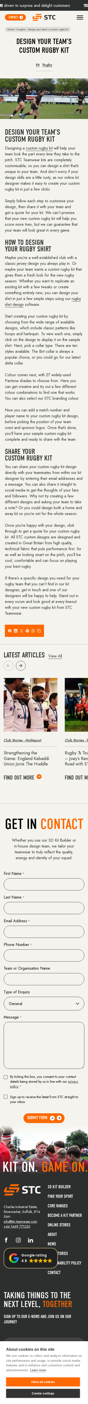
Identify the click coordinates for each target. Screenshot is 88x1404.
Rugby (47, 64)
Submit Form (37, 1117)
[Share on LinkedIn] (16, 631)
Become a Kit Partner (65, 1215)
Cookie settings (43, 1393)
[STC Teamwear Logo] (44, 17)
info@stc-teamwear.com (20, 1221)
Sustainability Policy (64, 1263)
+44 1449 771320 (17, 1226)
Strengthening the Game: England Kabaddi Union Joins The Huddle (26, 758)
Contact (54, 1272)
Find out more (19, 777)
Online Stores (59, 1225)
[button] (21, 666)
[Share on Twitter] (21, 631)
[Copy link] (39, 631)
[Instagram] (18, 1241)
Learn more (38, 1370)
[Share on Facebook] (10, 631)
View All (55, 656)
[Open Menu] (80, 17)
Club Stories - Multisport (22, 740)
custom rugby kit (39, 148)
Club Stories (58, 1253)
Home (10, 29)
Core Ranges (58, 1206)
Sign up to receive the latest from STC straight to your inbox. (44, 1099)
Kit (38, 64)
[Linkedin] (30, 1241)
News (52, 1244)
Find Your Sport (60, 1196)
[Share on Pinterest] (27, 631)
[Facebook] (6, 1241)
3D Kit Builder (59, 1187)
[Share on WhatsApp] (33, 631)
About (52, 1234)
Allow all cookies (43, 1382)
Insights (20, 29)
